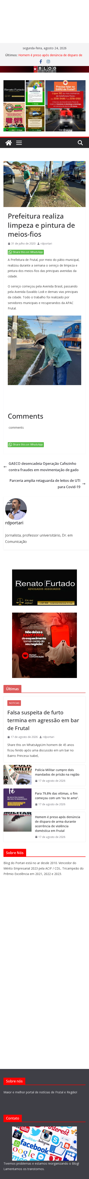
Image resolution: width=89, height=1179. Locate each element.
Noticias (14, 703)
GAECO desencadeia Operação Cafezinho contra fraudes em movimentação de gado (44, 466)
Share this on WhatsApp (28, 252)
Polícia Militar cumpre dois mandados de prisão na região (57, 772)
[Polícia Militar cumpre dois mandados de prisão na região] (17, 775)
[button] (14, 91)
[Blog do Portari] (8, 143)
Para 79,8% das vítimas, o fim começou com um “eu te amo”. (57, 795)
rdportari (46, 243)
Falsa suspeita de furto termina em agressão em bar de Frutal (43, 720)
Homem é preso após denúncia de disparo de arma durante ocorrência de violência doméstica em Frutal (57, 824)
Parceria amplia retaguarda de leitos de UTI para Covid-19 (45, 483)
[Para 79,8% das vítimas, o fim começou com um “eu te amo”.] (17, 798)
